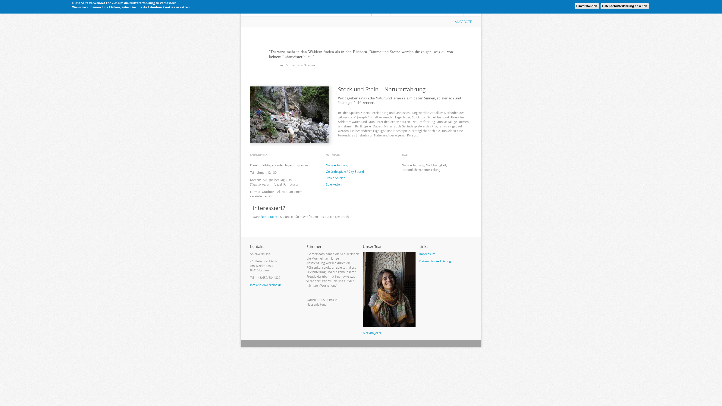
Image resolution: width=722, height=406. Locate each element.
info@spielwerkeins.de (266, 285)
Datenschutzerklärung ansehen (624, 6)
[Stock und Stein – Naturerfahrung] (289, 114)
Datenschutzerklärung (435, 261)
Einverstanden (586, 6)
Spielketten (334, 184)
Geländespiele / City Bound (345, 172)
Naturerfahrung (337, 165)
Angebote (463, 21)
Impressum (427, 254)
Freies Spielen (335, 178)
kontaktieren (270, 217)
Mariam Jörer (372, 333)
